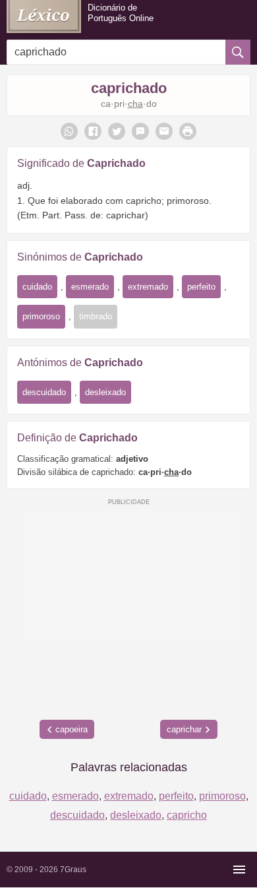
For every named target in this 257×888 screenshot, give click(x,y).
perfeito (201, 287)
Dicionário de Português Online (121, 13)
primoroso (41, 316)
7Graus (73, 869)
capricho (187, 815)
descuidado (44, 392)
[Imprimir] (187, 131)
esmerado (90, 287)
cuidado (37, 287)
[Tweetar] (116, 131)
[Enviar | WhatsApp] (69, 131)
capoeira (71, 729)
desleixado (105, 392)
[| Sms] (140, 131)
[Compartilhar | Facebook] (92, 131)
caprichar (184, 729)
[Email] (164, 131)
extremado (148, 287)
